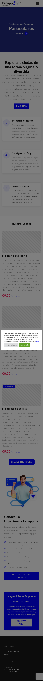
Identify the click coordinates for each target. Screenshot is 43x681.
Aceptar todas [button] (24, 345)
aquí (37, 341)
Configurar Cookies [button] (11, 345)
